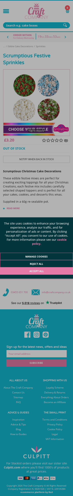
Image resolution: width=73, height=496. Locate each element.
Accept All (36, 271)
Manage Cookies (36, 256)
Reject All (36, 264)
